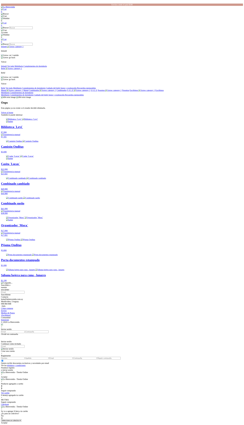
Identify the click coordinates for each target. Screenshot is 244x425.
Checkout (5, 404)
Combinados (34, 90)
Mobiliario (19, 66)
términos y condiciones (16, 365)
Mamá (4, 90)
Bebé (3, 68)
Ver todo (11, 66)
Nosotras (101, 90)
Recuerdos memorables (86, 88)
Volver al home (7, 112)
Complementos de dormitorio (35, 66)
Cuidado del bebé (53, 88)
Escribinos (134, 90)
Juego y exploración (68, 88)
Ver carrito (5, 393)
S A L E (70, 90)
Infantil (4, 47)
